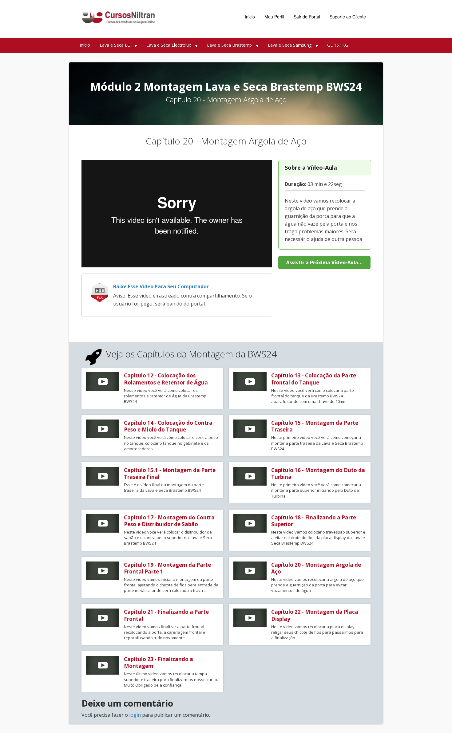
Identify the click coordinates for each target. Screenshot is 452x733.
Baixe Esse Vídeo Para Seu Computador (161, 286)
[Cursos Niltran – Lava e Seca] (119, 17)
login (135, 714)
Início (85, 45)
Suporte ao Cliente (348, 17)
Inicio (250, 17)
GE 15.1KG (337, 45)
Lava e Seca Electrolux (168, 45)
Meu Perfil (274, 17)
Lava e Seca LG (115, 45)
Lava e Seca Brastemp (229, 45)
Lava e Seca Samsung (289, 45)
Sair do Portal (307, 17)
